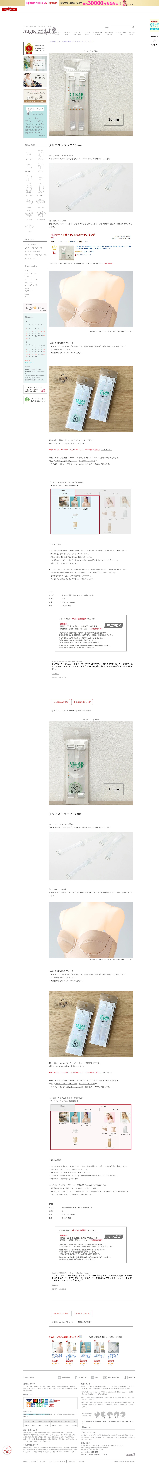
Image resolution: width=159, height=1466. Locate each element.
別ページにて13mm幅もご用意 (62, 443)
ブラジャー (72, 461)
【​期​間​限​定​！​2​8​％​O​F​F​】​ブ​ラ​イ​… (99, 1357)
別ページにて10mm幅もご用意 (62, 1066)
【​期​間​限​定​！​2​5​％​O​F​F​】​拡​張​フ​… (85, 1357)
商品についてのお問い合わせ (64, 710)
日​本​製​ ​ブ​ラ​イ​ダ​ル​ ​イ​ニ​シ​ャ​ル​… (113, 1357)
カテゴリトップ (53, 41)
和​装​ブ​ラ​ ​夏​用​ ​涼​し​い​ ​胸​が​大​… (57, 1357)
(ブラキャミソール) (74, 464)
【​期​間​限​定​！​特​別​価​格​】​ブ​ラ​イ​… (71, 1357)
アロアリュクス (61, 461)
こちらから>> (106, 450)
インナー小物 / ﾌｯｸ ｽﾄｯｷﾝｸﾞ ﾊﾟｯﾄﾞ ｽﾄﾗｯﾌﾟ (69, 41)
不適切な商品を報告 (84, 710)
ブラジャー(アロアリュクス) (105, 331)
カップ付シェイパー (86, 461)
